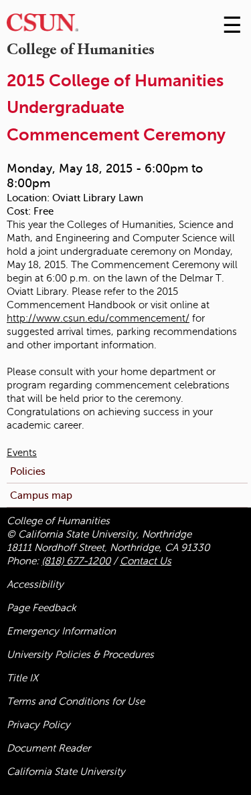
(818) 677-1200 (75, 561)
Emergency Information (61, 631)
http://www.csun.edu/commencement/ (98, 318)
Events (22, 452)
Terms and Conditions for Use (76, 701)
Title (22, 678)
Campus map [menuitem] (41, 495)
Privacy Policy (38, 724)
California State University (66, 771)
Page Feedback (41, 607)
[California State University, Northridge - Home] (42, 25)
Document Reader (48, 748)
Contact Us (145, 561)
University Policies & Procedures (80, 654)
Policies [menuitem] (28, 471)
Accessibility (35, 584)
